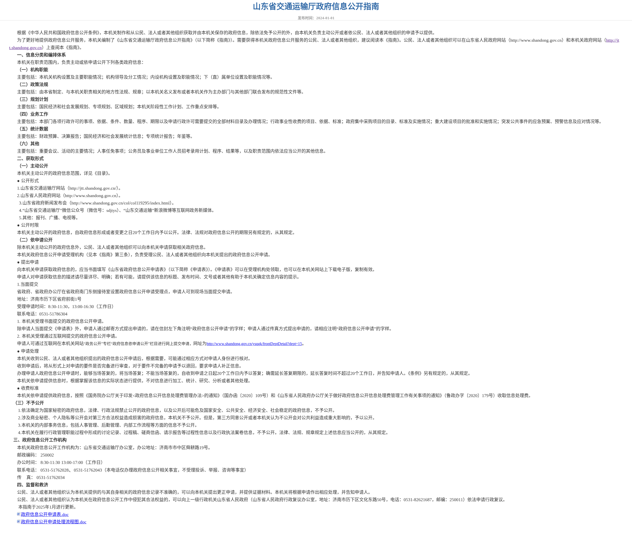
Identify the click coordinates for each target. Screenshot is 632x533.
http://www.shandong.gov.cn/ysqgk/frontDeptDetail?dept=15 (254, 344)
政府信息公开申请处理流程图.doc (53, 521)
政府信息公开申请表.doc (45, 514)
